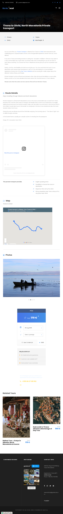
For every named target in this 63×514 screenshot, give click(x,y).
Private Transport (21, 51)
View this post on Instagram (11, 152)
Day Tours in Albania (26, 71)
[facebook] (52, 2)
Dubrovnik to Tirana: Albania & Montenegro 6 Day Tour (42, 429)
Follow (36, 466)
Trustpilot (46, 500)
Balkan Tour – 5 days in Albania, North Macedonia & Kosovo (12, 442)
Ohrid (41, 51)
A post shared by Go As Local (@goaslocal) (23, 173)
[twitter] (57, 2)
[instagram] (59, 2)
